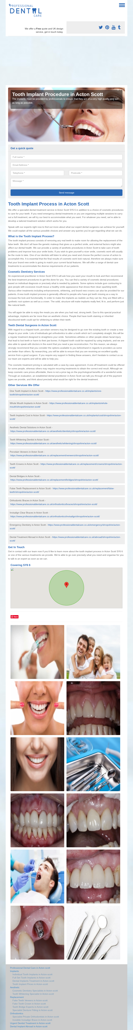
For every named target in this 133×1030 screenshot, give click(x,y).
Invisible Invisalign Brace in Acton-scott (32, 1020)
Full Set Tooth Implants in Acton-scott (31, 977)
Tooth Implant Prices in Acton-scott (30, 984)
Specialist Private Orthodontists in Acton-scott (35, 1016)
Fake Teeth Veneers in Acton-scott (30, 1000)
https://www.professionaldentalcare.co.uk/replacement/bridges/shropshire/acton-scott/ (54, 479)
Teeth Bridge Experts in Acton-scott (30, 1007)
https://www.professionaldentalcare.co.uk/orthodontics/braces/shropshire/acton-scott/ (53, 504)
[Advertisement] (66, 60)
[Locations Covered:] (9, 5)
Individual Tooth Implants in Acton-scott (32, 974)
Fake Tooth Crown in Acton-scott (29, 1003)
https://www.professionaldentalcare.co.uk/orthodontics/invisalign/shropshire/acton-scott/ (55, 516)
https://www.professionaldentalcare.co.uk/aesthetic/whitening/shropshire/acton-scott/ (53, 443)
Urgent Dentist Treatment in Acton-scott (30, 1023)
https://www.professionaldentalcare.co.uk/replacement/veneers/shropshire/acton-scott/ (54, 455)
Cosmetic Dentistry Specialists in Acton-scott (35, 990)
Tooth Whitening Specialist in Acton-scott (33, 994)
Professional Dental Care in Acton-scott (30, 968)
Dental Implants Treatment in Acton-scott (33, 981)
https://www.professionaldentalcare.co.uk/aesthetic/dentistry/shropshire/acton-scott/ (53, 431)
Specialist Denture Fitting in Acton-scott (32, 1010)
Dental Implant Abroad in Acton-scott (28, 1026)
